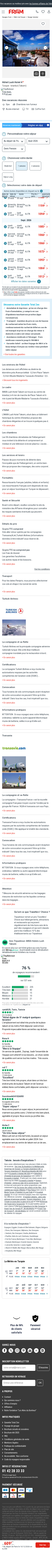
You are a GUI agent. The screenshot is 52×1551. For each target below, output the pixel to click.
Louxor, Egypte (26, 1245)
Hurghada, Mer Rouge (13, 1251)
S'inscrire (43, 1367)
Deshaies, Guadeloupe (30, 1236)
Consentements (10, 1453)
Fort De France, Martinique (15, 1239)
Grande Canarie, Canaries (30, 1242)
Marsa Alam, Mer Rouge (35, 1248)
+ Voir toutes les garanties (14, 354)
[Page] (4, 1350)
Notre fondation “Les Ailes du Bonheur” (20, 1410)
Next (45, 48)
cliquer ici (26, 1005)
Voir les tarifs (42, 1546)
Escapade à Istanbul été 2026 (19, 1174)
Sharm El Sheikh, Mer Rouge (15, 1248)
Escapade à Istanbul (11, 1178)
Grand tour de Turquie (12, 1169)
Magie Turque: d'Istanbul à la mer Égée (18, 1192)
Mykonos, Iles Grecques (30, 1230)
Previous (6, 48)
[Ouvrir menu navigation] (2, 11)
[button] (16, 1324)
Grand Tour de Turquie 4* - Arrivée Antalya (19, 1209)
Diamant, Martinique (13, 1242)
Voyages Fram (7, 17)
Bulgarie (45, 1227)
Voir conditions (23, 290)
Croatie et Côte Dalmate (26, 1227)
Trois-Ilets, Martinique (33, 1239)
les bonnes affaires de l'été (40, 3)
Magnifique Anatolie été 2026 (32, 1171)
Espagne (7, 1227)
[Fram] (19, 12)
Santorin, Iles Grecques (14, 1233)
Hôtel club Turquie (19, 17)
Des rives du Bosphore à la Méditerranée (29, 1167)
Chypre (38, 1227)
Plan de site (9, 1449)
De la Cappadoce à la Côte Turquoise (32, 1206)
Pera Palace (32, 1190)
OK (40, 1382)
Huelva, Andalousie (30, 1233)
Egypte (14, 1227)
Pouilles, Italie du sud (13, 1236)
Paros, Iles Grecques (13, 1230)
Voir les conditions (42, 569)
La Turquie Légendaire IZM (30, 1169)
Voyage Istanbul (33, 17)
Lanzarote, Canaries (13, 1245)
